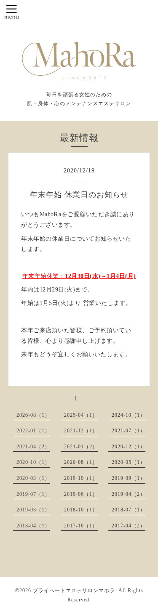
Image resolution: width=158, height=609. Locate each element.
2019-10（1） (81, 478)
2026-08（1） (33, 415)
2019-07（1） (33, 494)
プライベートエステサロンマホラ (74, 590)
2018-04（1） (33, 526)
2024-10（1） (128, 415)
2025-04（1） (81, 415)
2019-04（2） (128, 494)
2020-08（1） (81, 462)
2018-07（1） (128, 510)
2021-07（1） (128, 431)
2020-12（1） (128, 447)
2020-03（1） (33, 478)
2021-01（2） (81, 447)
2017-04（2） (128, 526)
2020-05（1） (128, 462)
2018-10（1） (81, 510)
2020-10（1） (33, 462)
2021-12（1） (81, 431)
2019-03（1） (33, 510)
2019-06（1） (81, 494)
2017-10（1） (81, 526)
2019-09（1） (128, 478)
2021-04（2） (33, 447)
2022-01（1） (33, 431)
